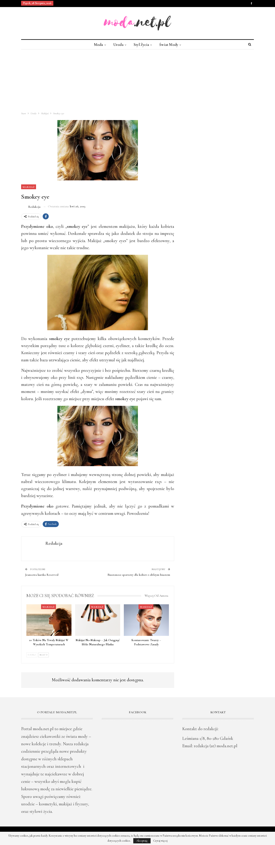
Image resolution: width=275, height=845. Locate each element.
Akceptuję (142, 840)
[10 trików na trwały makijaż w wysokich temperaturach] (48, 620)
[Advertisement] (137, 79)
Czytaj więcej (160, 840)
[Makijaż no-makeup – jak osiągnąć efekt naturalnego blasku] (97, 620)
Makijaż (29, 186)
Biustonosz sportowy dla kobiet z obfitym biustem (139, 575)
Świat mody (168, 44)
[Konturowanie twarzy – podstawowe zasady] (146, 620)
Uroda (118, 44)
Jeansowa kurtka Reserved (41, 575)
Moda (98, 44)
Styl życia (141, 44)
